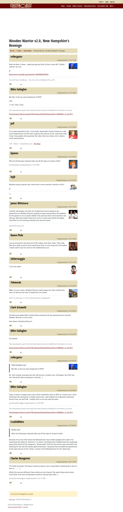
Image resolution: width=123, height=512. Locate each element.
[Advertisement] (61, 23)
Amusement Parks (90, 6)
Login (106, 2)
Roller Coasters (78, 6)
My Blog (37, 144)
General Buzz (28, 51)
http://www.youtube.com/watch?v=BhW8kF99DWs (29, 74)
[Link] (21, 84)
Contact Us (25, 507)
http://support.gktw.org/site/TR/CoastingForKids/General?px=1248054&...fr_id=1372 (41, 114)
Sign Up (112, 2)
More (111, 6)
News (63, 6)
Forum (101, 2)
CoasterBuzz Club (102, 6)
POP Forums (12, 499)
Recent (12, 51)
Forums (68, 6)
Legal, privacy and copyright (15, 507)
